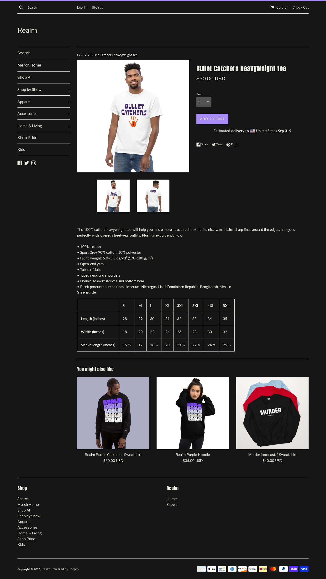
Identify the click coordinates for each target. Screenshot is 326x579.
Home (172, 499)
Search (24, 53)
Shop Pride (27, 137)
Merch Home (29, 65)
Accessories (43, 113)
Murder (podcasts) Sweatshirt (272, 455)
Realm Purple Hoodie (192, 455)
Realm (27, 30)
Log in (82, 7)
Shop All (24, 77)
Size (198, 94)
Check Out (301, 7)
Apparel (43, 101)
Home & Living (43, 125)
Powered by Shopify (65, 569)
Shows (172, 504)
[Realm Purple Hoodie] (193, 413)
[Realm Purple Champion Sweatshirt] (113, 413)
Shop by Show (43, 89)
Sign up (97, 7)
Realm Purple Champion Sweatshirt (113, 455)
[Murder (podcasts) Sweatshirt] (272, 413)
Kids (21, 149)
